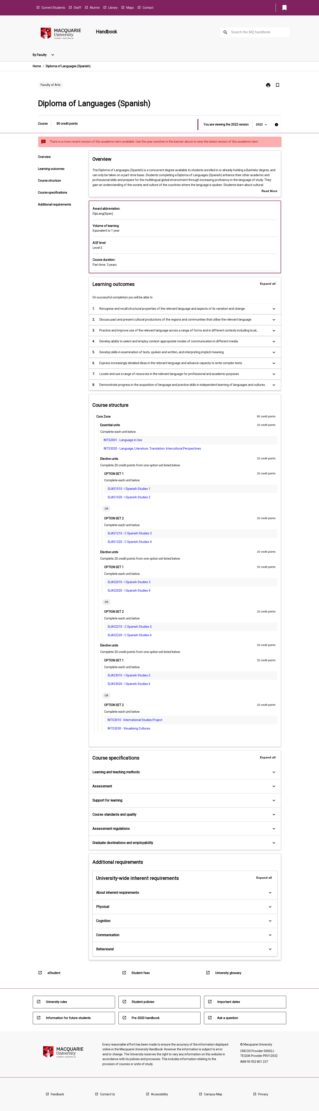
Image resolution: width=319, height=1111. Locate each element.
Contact (148, 7)
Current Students (53, 7)
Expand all (268, 283)
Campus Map (213, 1094)
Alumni (95, 7)
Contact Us (107, 1094)
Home (37, 66)
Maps (130, 7)
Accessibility (159, 1094)
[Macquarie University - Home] (61, 34)
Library (113, 7)
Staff (77, 7)
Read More (269, 191)
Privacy (263, 1094)
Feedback (57, 1094)
